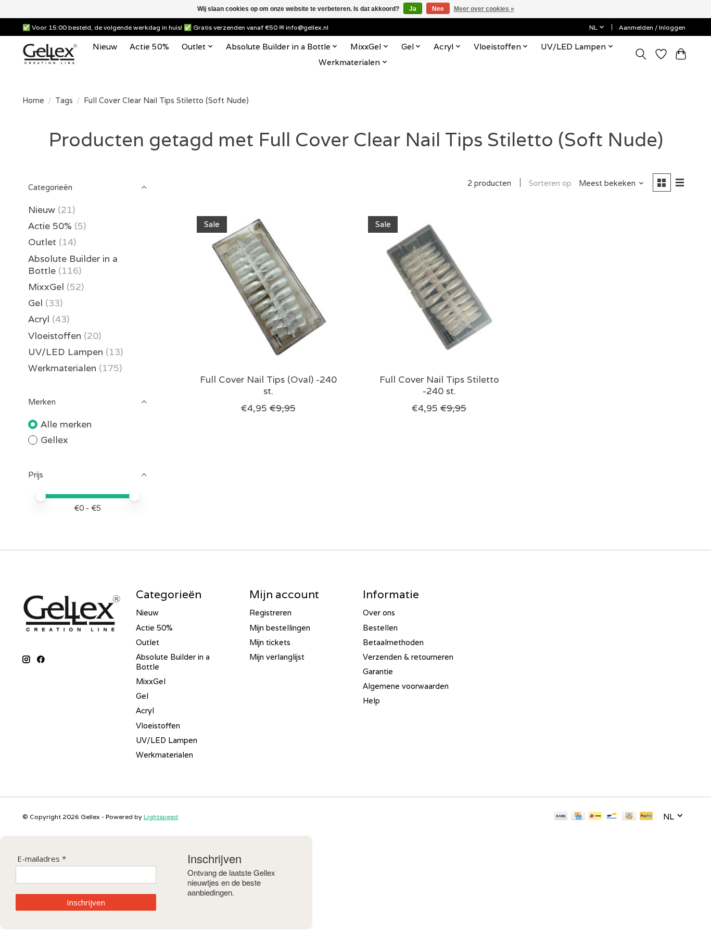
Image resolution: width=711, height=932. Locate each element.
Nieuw (105, 46)
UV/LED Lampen (65, 352)
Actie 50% (149, 46)
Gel (35, 303)
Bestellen (380, 628)
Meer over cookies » (484, 8)
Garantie (378, 671)
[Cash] (629, 817)
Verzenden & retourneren (408, 657)
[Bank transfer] (561, 817)
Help (371, 701)
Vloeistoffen (54, 336)
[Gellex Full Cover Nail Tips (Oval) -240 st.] (268, 287)
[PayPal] (646, 817)
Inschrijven (86, 902)
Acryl (38, 319)
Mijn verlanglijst (276, 657)
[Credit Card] (578, 817)
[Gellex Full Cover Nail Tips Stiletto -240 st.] (439, 287)
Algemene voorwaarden (406, 686)
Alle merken (66, 424)
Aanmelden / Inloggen (652, 27)
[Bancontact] (611, 817)
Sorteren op (550, 183)
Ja (412, 8)
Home (33, 100)
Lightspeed (161, 817)
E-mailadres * (41, 859)
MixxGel (46, 287)
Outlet (42, 242)
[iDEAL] (595, 817)
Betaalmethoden (393, 642)
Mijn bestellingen (279, 628)
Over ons (379, 613)
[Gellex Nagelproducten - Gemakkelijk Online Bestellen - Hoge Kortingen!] (50, 54)
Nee (438, 8)
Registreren (270, 613)
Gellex (54, 440)
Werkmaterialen (63, 368)
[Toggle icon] (641, 54)
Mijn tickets (269, 642)
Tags (64, 100)
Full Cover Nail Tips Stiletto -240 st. (439, 384)
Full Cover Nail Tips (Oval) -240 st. (268, 384)
